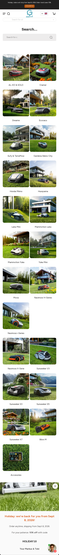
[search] (8, 13)
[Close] (55, 486)
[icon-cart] (53, 13)
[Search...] (44, 20)
